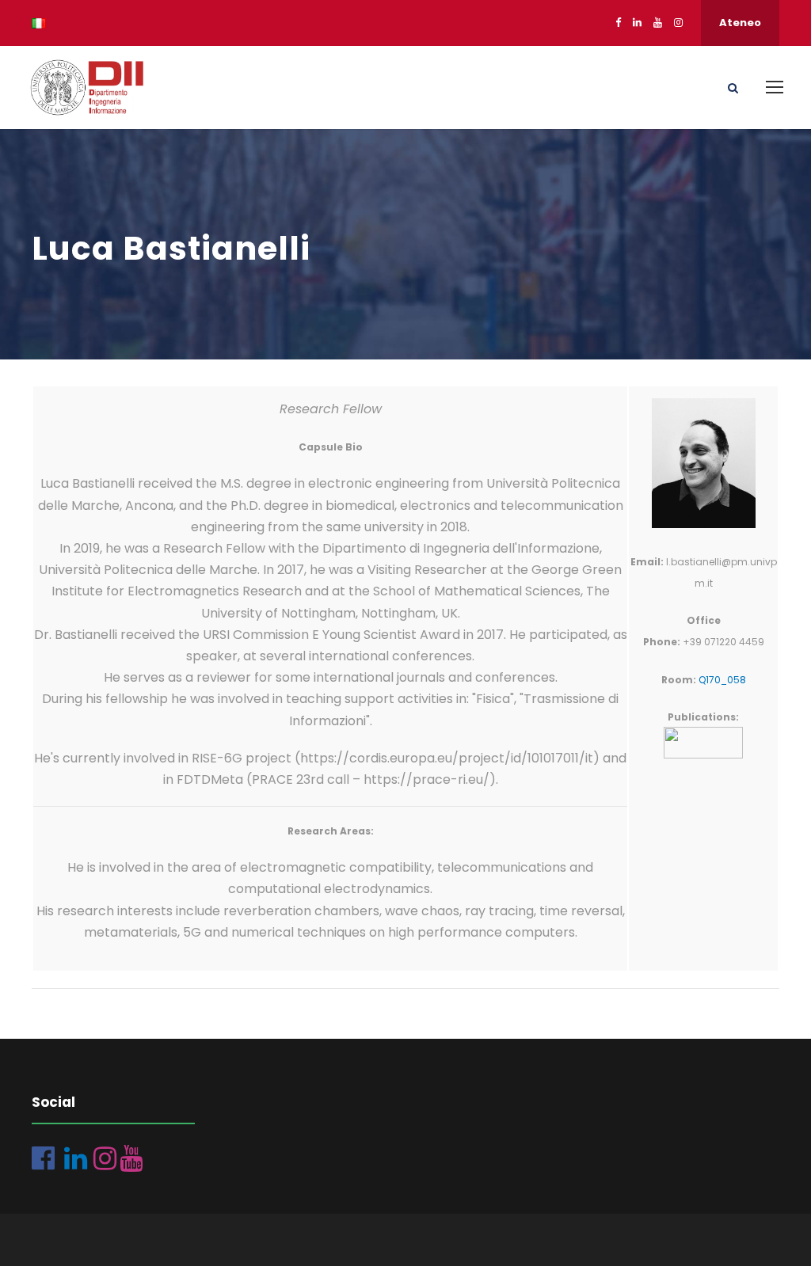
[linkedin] (637, 22)
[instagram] (678, 22)
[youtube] (657, 22)
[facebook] (618, 22)
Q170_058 (722, 679)
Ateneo (740, 22)
